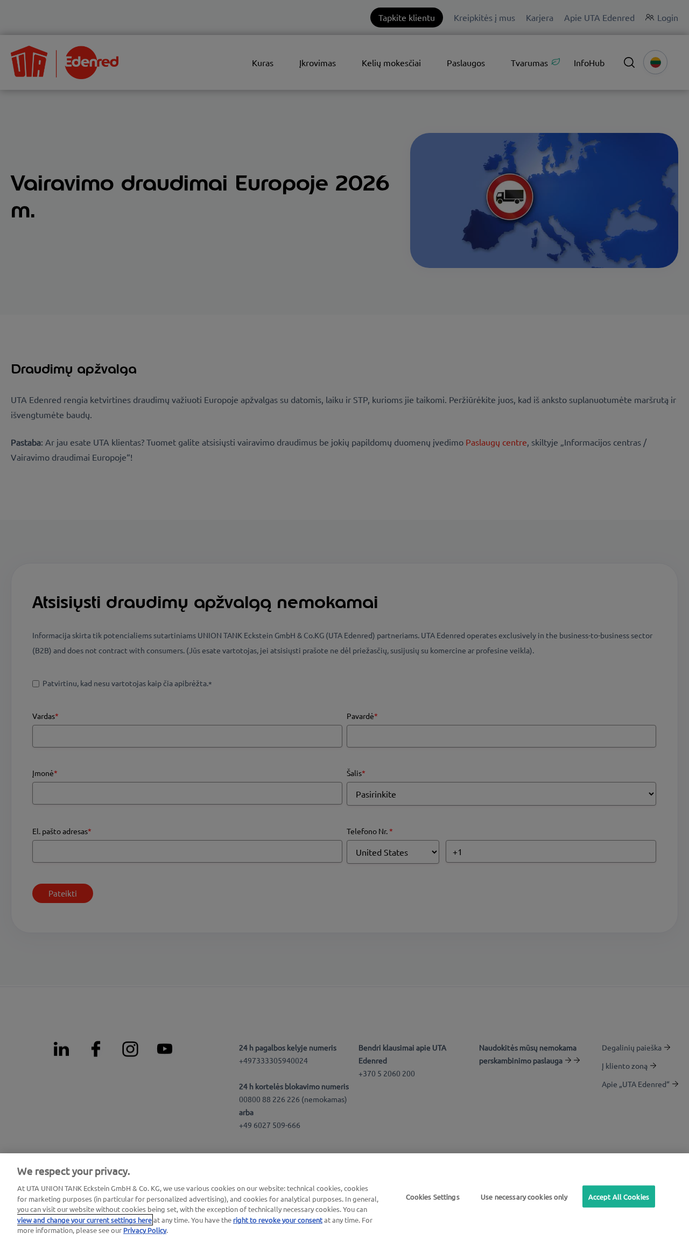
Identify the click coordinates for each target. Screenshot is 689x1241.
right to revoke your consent (277, 1219)
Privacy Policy (144, 1230)
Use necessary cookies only (524, 1196)
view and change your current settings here (84, 1219)
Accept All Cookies (618, 1196)
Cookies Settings (433, 1196)
